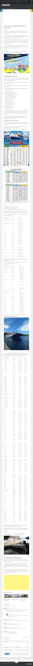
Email (18, 647)
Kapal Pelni (15, 31)
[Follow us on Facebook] (30, 664)
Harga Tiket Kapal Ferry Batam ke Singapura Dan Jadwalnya (7, 599)
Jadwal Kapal (9, 8)
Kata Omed (6, 29)
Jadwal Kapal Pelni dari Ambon (10, 534)
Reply (7, 612)
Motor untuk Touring (12, 52)
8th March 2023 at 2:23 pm (13, 608)
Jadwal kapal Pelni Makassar (11, 533)
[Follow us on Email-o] (29, 664)
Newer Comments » (26, 637)
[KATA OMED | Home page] (7, 5)
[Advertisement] (16, 19)
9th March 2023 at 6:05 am (16, 614)
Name (6, 647)
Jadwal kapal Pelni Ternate (14, 129)
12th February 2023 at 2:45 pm (15, 627)
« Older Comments (7, 637)
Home (3, 8)
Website (6, 650)
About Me (2, 3)
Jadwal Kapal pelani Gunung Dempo (14, 51)
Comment (6, 641)
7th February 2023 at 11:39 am (12, 631)
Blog (5, 8)
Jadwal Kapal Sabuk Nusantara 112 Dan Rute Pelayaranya (23, 599)
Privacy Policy (7, 3)
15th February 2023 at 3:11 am (16, 619)
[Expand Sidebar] (1, 10)
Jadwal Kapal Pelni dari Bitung (12, 314)
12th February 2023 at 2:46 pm (15, 623)
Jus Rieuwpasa (8, 623)
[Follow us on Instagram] (27, 664)
